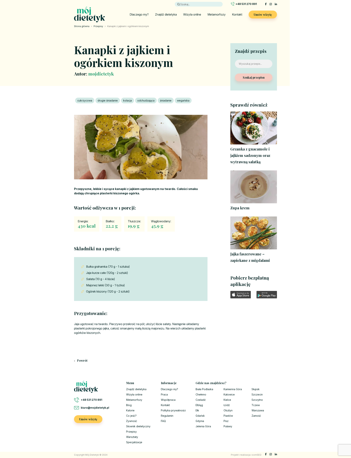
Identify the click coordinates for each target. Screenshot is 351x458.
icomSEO (256, 454)
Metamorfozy (216, 14)
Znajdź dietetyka (166, 14)
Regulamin (167, 415)
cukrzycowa (84, 100)
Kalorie (130, 410)
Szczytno (257, 399)
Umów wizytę (263, 14)
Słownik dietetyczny (138, 426)
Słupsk (256, 389)
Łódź (227, 405)
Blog (129, 405)
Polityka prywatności (173, 410)
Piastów (228, 415)
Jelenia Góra (203, 426)
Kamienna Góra (233, 389)
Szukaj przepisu (254, 77)
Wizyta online (192, 14)
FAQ (163, 421)
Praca (164, 394)
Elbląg (199, 405)
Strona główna (81, 26)
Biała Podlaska (204, 389)
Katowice (229, 394)
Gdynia (200, 421)
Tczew (256, 405)
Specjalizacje (134, 442)
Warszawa (258, 410)
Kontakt (237, 14)
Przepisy (98, 26)
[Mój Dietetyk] (89, 14)
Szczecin (257, 394)
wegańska (183, 100)
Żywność (131, 421)
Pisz (226, 421)
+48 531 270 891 (246, 3)
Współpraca (168, 399)
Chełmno (201, 394)
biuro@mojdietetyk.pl (95, 407)
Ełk (197, 410)
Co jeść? (131, 415)
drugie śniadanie (108, 100)
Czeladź (201, 399)
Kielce (227, 399)
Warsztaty (132, 436)
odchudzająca (145, 100)
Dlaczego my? (139, 14)
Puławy (228, 426)
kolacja (127, 100)
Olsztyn (228, 410)
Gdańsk (200, 415)
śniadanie (165, 100)
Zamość (256, 415)
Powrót (81, 360)
